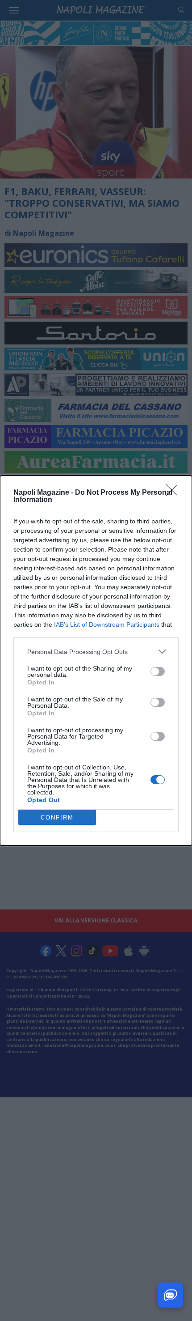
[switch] (157, 671)
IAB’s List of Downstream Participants (106, 624)
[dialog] (96, 660)
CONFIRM (57, 817)
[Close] (174, 492)
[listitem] (96, 651)
